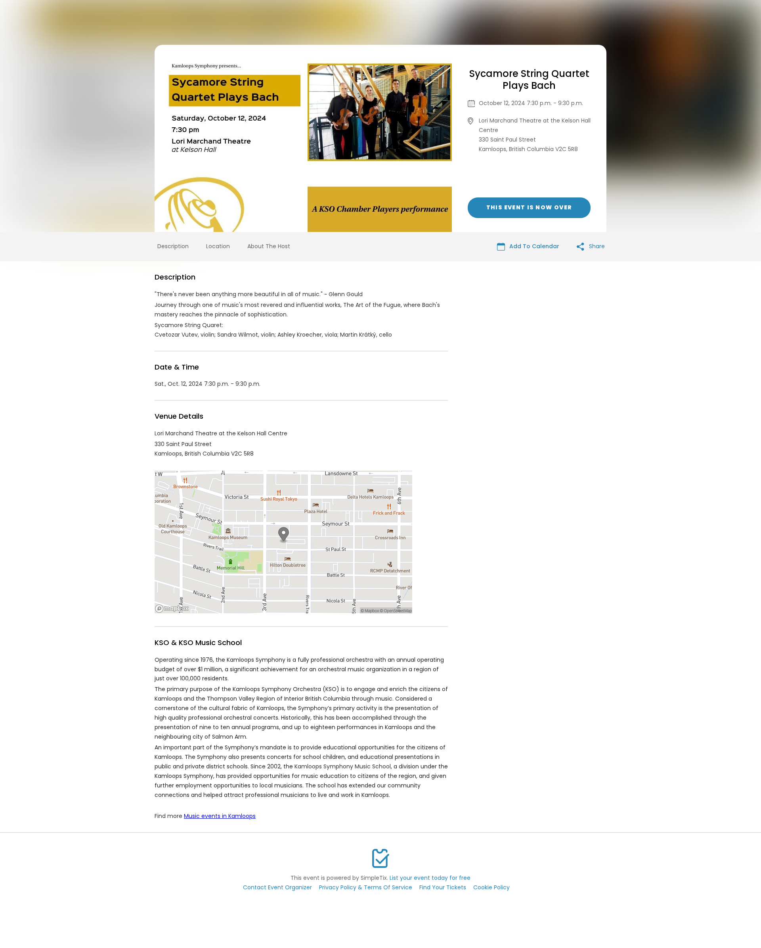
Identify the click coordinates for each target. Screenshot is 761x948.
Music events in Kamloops (220, 816)
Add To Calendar (533, 246)
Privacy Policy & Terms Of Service (365, 887)
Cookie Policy (491, 887)
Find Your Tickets (442, 887)
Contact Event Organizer (277, 887)
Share (596, 246)
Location (218, 246)
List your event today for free (430, 878)
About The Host (268, 246)
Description (173, 246)
